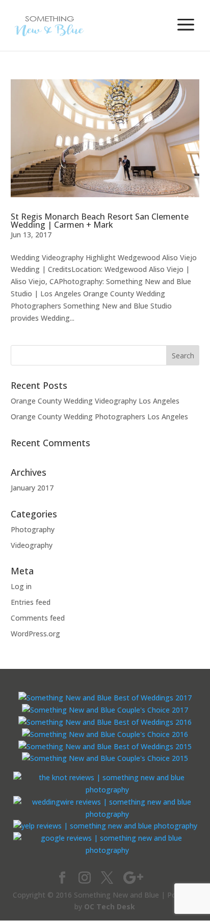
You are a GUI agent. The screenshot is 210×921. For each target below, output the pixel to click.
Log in (21, 586)
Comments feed (38, 618)
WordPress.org (35, 633)
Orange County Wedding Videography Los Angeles (95, 401)
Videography (31, 545)
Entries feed (30, 602)
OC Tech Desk (109, 906)
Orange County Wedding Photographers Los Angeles (99, 416)
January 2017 (32, 488)
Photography (33, 529)
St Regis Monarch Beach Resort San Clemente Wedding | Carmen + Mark (100, 220)
